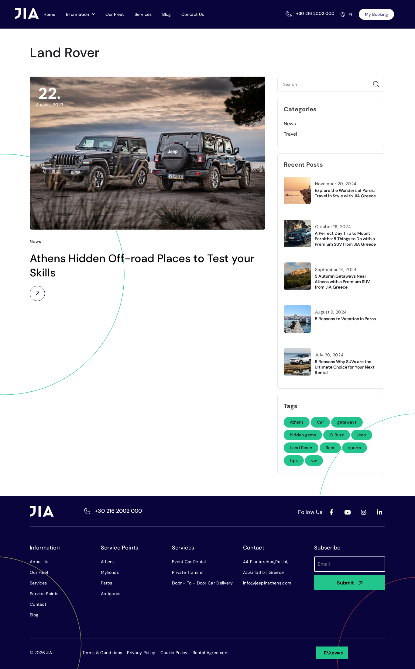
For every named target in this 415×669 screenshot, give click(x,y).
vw (314, 460)
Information (77, 14)
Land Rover (301, 447)
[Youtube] (347, 512)
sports (354, 447)
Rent (330, 447)
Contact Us (192, 14)
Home (49, 14)
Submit (345, 583)
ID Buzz (336, 435)
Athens (297, 422)
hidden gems (303, 435)
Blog (166, 14)
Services (143, 14)
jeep (361, 435)
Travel (290, 134)
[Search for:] (330, 84)
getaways (347, 422)
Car (320, 422)
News (290, 123)
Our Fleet (114, 14)
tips (294, 460)
